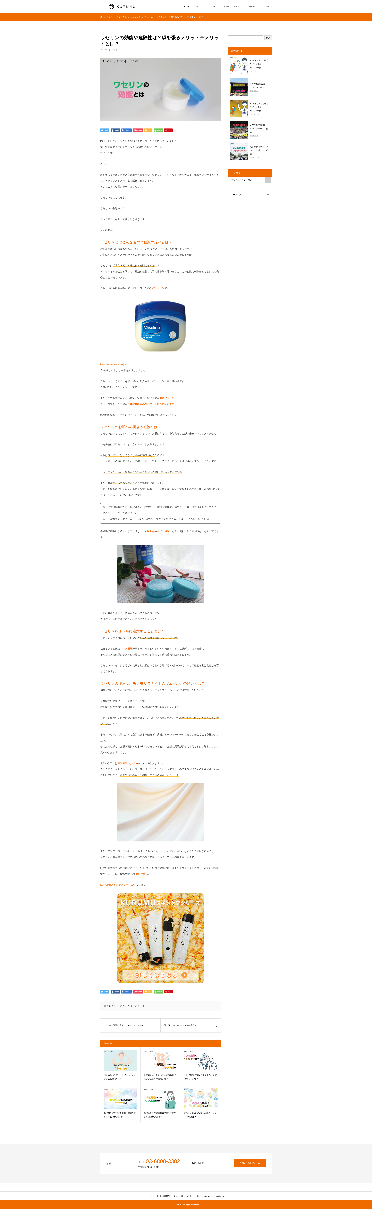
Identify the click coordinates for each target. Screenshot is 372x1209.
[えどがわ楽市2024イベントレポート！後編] (239, 130)
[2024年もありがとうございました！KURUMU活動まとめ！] (239, 108)
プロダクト (212, 7)
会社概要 (166, 1196)
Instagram (206, 1196)
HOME (186, 7)
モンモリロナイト (138, 1006)
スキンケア (115, 50)
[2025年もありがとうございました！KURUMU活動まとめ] (239, 65)
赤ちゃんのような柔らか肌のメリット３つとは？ (200, 1115)
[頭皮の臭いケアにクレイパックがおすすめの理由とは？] (120, 1060)
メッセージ (154, 1196)
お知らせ (251, 7)
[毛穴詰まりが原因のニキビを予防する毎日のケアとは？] (160, 1098)
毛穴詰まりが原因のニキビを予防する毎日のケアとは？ (160, 1115)
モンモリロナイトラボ (232, 7)
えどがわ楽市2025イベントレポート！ (259, 86)
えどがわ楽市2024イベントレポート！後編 (259, 128)
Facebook (219, 1196)
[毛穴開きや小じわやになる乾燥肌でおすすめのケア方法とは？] (160, 1060)
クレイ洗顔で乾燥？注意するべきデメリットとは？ (200, 1077)
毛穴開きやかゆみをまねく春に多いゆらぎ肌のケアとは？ (120, 1115)
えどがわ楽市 (266, 7)
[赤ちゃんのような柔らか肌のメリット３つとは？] (201, 1098)
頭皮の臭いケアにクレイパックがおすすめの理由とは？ (120, 1077)
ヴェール (126, 1006)
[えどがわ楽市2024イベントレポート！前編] (239, 151)
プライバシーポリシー (184, 1196)
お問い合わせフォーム (250, 1163)
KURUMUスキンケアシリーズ (116, 885)
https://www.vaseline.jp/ (113, 364)
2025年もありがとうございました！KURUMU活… (259, 64)
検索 (268, 38)
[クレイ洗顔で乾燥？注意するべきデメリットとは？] (201, 1060)
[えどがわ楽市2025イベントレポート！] (239, 87)
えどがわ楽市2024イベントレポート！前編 (259, 150)
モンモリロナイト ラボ (250, 180)
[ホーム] (101, 17)
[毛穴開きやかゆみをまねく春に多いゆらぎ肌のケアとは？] (120, 1098)
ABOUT (198, 7)
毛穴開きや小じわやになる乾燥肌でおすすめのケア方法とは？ (160, 1077)
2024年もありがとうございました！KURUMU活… (259, 107)
